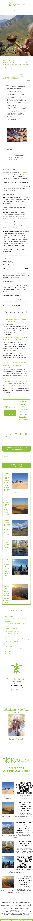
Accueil (4, 60)
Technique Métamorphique (12, 631)
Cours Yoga (7, 636)
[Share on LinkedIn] (21, 434)
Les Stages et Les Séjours (18, 60)
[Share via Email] (26, 434)
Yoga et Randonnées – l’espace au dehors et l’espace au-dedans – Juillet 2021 (16, 381)
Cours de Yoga (23, 417)
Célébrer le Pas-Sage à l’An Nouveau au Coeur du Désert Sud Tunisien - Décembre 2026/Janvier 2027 (24, 788)
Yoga (5, 353)
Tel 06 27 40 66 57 (16, 739)
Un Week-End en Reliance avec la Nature (6, 544)
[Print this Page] (5, 436)
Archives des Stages (9, 62)
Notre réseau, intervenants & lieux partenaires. (18, 649)
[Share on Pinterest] (16, 434)
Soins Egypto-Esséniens (11, 634)
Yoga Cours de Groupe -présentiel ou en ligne (17, 639)
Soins (5, 626)
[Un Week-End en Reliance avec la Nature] (20, 555)
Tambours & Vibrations (11, 628)
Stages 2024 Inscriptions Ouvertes (10, 920)
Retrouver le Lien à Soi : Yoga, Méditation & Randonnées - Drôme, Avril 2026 (6, 527)
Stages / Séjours (8, 616)
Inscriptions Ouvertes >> (16, 466)
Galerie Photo (9, 654)
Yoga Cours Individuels (11, 641)
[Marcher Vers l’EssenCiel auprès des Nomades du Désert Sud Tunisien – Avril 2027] (20, 513)
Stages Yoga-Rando (26, 920)
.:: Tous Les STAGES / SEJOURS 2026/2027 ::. (17, 623)
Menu (17, 11)
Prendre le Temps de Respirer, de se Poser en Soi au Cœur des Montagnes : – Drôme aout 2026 (24, 862)
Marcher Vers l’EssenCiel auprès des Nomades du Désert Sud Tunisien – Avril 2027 (6, 506)
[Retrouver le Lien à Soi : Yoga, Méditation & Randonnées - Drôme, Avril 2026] (20, 535)
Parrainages (8, 651)
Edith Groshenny (9, 646)
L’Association (7, 644)
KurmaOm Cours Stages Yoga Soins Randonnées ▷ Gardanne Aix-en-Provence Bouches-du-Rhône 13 (16, 4)
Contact (6, 656)
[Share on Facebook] (5, 434)
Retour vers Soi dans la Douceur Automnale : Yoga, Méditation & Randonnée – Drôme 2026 (6, 593)
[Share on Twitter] (10, 434)
